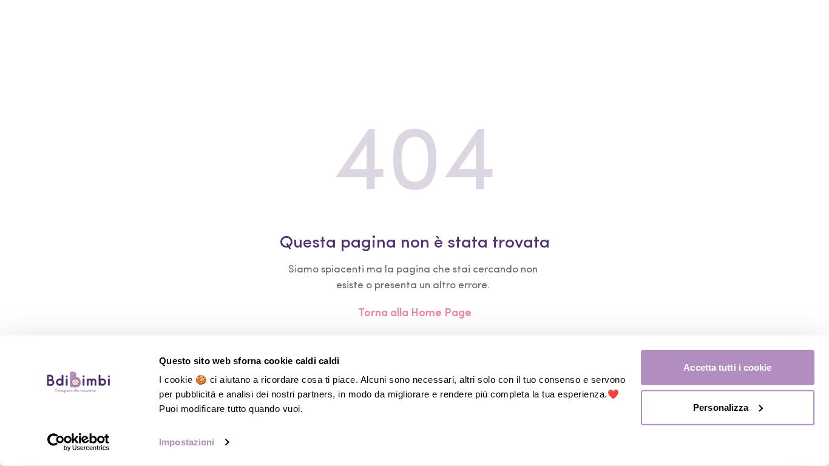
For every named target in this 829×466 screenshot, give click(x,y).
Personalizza (720, 407)
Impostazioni (186, 442)
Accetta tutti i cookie (727, 367)
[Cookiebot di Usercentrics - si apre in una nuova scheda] (78, 442)
